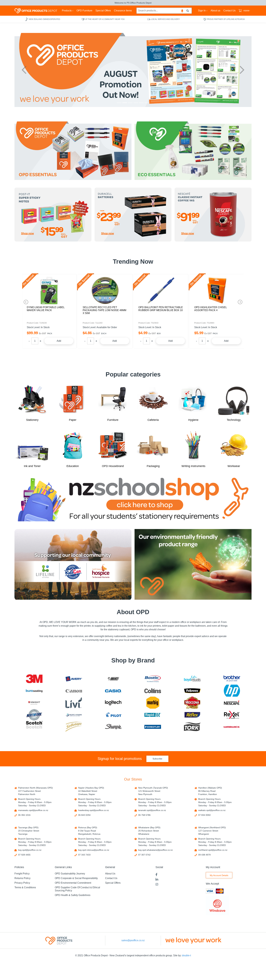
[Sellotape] (73, 727)
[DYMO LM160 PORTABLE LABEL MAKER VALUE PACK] (49, 290)
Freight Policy (22, 873)
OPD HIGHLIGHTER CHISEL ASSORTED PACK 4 (210, 309)
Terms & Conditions (25, 887)
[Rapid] (152, 715)
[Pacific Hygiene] (73, 715)
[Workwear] (234, 446)
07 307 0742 (144, 854)
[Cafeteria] (153, 400)
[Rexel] (232, 714)
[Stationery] (32, 400)
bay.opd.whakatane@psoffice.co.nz (155, 850)
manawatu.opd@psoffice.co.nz (33, 810)
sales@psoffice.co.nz (133, 940)
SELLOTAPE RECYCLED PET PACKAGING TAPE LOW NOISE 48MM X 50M (104, 310)
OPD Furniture (84, 10)
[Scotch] (34, 727)
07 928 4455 (24, 854)
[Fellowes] (192, 690)
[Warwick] (232, 727)
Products (67, 10)
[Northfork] (34, 714)
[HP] (232, 690)
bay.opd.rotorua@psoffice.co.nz (93, 850)
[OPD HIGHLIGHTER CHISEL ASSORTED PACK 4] (217, 290)
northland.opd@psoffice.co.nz (212, 850)
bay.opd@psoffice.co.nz (29, 850)
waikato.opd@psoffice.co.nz (212, 810)
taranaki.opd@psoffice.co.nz (152, 810)
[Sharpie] (113, 726)
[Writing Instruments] (193, 446)
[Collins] (152, 690)
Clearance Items (123, 10)
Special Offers (103, 10)
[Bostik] (152, 678)
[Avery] (73, 678)
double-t (186, 955)
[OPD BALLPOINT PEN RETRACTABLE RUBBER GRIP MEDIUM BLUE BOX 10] (161, 290)
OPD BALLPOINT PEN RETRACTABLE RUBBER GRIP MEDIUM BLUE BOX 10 (160, 309)
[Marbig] (153, 702)
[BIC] (113, 679)
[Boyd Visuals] (192, 679)
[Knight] (34, 703)
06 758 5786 (144, 815)
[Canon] (73, 691)
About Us (110, 873)
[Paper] (73, 400)
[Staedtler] (152, 727)
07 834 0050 (204, 815)
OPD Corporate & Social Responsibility (76, 878)
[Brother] (232, 678)
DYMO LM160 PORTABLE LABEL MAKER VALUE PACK (45, 309)
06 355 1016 (24, 815)
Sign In (202, 10)
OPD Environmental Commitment (73, 882)
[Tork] (192, 726)
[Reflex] (192, 715)
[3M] (34, 678)
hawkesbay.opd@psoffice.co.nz (93, 810)
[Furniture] (113, 400)
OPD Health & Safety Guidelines (72, 895)
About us (215, 10)
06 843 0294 (84, 815)
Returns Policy (22, 878)
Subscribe (157, 758)
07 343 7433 (84, 854)
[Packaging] (153, 446)
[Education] (73, 446)
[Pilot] (113, 714)
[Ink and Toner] (32, 446)
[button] (23, 70)
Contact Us (229, 10)
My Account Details (219, 875)
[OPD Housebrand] (113, 446)
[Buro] (34, 691)
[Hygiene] (193, 400)
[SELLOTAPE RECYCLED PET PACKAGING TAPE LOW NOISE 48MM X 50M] (105, 290)
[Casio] (113, 691)
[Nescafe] (232, 702)
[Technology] (234, 400)
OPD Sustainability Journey (70, 873)
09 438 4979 (204, 854)
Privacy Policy (22, 882)
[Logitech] (113, 702)
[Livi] (73, 702)
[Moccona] (192, 702)
